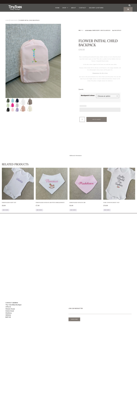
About (73, 8)
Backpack (118, 30)
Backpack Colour (88, 95)
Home (57, 8)
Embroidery (14, 20)
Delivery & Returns (96, 8)
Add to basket (96, 119)
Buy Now (5, 210)
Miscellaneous (105, 30)
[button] (129, 5)
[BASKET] (128, 9)
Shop (64, 8)
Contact (82, 8)
